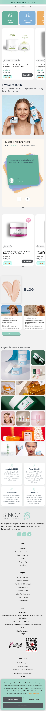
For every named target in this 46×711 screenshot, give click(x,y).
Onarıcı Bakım (23, 597)
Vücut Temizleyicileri (23, 594)
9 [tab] (30, 6)
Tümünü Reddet (12, 700)
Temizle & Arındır (23, 581)
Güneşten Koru (23, 587)
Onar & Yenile (23, 591)
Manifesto (23, 548)
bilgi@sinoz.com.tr (23, 631)
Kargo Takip (23, 562)
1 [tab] (15, 6)
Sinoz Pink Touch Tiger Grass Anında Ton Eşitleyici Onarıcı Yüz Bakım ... (16, 252)
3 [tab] (19, 6)
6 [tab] (24, 6)
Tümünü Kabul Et (23, 706)
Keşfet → (11, 333)
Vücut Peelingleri (23, 577)
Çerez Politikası (23, 666)
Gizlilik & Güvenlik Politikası (23, 670)
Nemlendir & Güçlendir (23, 584)
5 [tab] (23, 6)
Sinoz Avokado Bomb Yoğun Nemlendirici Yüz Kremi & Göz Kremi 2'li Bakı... (16, 66)
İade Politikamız (23, 555)
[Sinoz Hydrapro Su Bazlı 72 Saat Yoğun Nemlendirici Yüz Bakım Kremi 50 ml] (12, 118)
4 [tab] (21, 6)
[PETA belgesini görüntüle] (17, 645)
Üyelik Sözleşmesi (23, 663)
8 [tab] (28, 6)
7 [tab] (26, 6)
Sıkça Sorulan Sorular (23, 552)
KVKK (23, 677)
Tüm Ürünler (23, 601)
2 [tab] (17, 6)
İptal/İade (23, 565)
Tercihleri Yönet (33, 700)
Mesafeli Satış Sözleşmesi (23, 673)
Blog (23, 558)
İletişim (23, 634)
